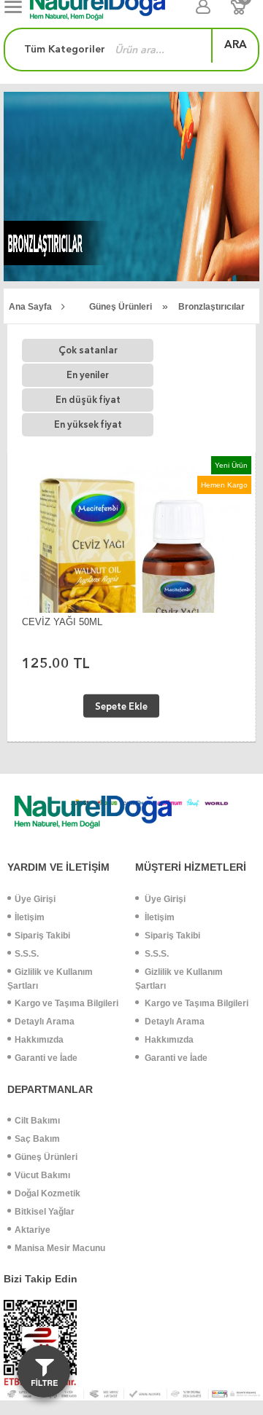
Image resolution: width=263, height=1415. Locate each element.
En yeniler (87, 374)
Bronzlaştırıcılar (211, 307)
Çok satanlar (88, 350)
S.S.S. (27, 954)
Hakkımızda (39, 1040)
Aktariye (32, 1230)
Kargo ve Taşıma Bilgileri (66, 1003)
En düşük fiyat (88, 399)
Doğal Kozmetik (47, 1193)
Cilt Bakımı (37, 1121)
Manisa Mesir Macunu (60, 1248)
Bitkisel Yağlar (45, 1212)
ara (235, 44)
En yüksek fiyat (88, 424)
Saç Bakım (37, 1139)
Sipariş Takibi (42, 935)
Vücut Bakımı (42, 1175)
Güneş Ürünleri (120, 307)
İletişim (30, 917)
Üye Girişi (35, 899)
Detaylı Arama (45, 1021)
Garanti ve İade (46, 1058)
